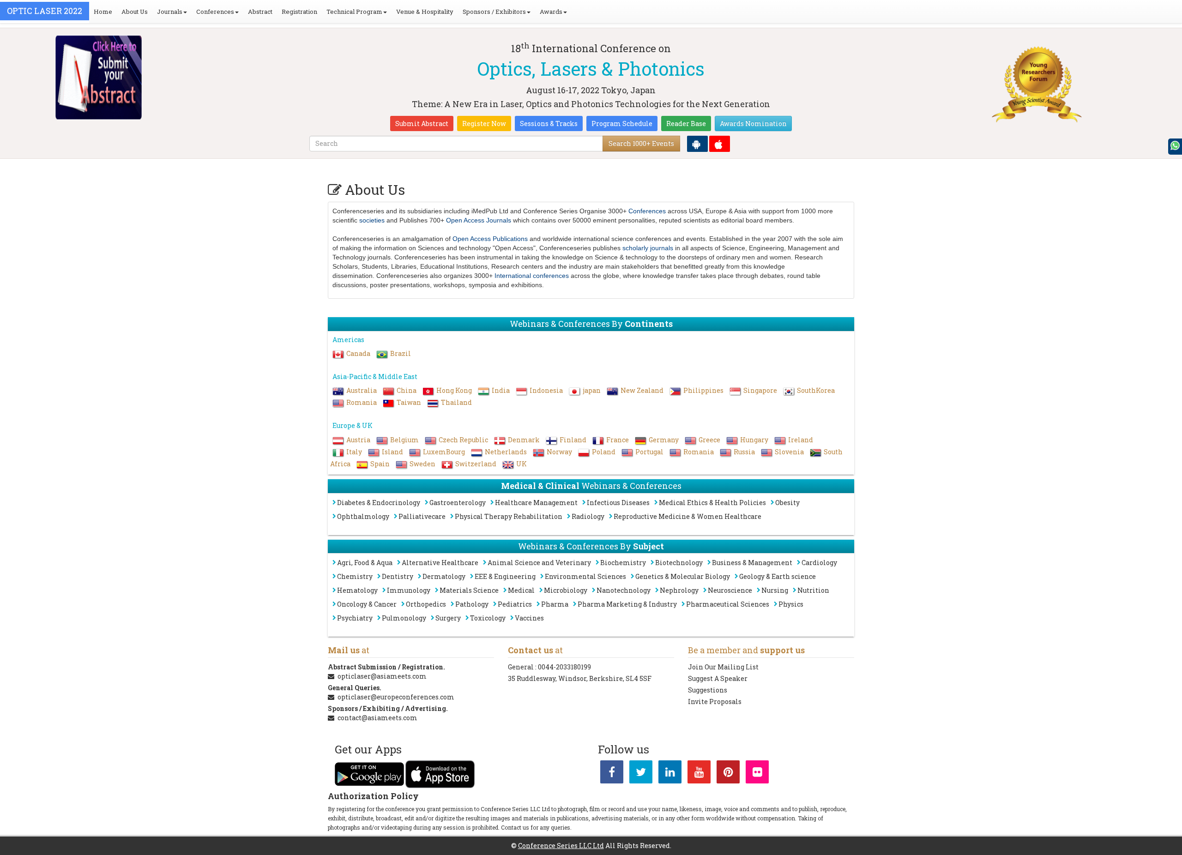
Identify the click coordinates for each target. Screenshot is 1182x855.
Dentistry (397, 576)
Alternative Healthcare (440, 562)
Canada (358, 353)
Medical (521, 590)
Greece (709, 439)
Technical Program (354, 11)
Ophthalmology (363, 516)
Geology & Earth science (777, 576)
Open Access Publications (490, 238)
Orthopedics (426, 604)
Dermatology (443, 576)
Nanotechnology (624, 590)
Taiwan (409, 402)
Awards (551, 11)
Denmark (524, 439)
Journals (169, 11)
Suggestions (707, 690)
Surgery (448, 618)
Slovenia (789, 451)
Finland (573, 439)
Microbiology (565, 590)
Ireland (800, 439)
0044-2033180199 (564, 666)
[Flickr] (757, 773)
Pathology (471, 604)
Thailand (456, 402)
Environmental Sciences (585, 576)
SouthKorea (816, 390)
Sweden (422, 463)
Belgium (404, 439)
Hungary (754, 439)
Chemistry (355, 576)
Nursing (774, 590)
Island (392, 451)
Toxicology (488, 618)
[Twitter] (640, 773)
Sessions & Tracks (549, 123)
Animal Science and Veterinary (539, 562)
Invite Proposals (715, 701)
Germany (664, 439)
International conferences (532, 275)
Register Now (484, 123)
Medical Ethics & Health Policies (712, 502)
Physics (790, 604)
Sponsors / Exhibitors (494, 11)
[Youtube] (699, 773)
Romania (361, 402)
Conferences (215, 11)
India (501, 390)
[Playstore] (697, 144)
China (406, 390)
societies (372, 220)
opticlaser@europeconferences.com (396, 696)
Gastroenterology (457, 502)
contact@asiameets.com (377, 717)
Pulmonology (404, 618)
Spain (380, 463)
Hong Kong (454, 390)
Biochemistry (623, 562)
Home (103, 11)
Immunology (408, 590)
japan (592, 390)
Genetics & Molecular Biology (682, 576)
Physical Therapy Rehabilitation (508, 516)
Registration (299, 11)
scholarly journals (647, 248)
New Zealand (642, 390)
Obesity (787, 502)
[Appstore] (719, 144)
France (617, 439)
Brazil (400, 353)
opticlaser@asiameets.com (382, 676)
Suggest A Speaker (718, 678)
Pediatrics (515, 604)
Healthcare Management (536, 502)
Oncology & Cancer (367, 604)
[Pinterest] (728, 773)
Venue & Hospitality (424, 11)
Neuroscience (730, 590)
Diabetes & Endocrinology (378, 502)
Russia (744, 451)
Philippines (703, 390)
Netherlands (506, 451)
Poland (603, 451)
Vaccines (529, 618)
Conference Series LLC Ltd (561, 845)
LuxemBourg (444, 451)
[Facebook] (611, 773)
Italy (354, 451)
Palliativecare (422, 516)
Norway (559, 451)
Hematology (357, 590)
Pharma (554, 604)
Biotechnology (679, 562)
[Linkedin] (669, 773)
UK (521, 463)
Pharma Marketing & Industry (627, 604)
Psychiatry (355, 618)
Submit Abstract (421, 123)
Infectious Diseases (618, 502)
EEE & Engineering (505, 576)
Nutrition (813, 590)
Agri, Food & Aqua (364, 562)
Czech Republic (463, 439)
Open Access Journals (478, 220)
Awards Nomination (753, 123)
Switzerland (475, 463)
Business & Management (752, 562)
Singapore (760, 390)
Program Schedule (621, 123)
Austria (358, 439)
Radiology (588, 516)
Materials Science (469, 590)
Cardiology (819, 562)
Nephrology (679, 590)
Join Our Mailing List (723, 666)
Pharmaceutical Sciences (727, 604)
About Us (134, 11)
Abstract (260, 11)
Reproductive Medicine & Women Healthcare (687, 516)
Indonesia (546, 390)
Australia (361, 390)
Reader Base (686, 123)
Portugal (649, 451)
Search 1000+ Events (641, 143)
